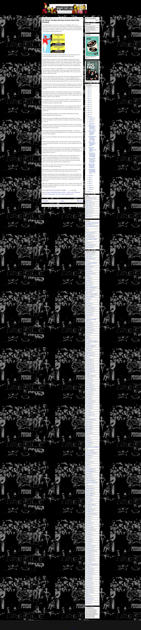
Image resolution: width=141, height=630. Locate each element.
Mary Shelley (89, 428)
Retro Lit (88, 207)
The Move (88, 536)
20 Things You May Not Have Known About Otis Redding (91, 154)
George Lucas (89, 366)
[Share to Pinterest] (75, 190)
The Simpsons (89, 555)
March (90, 185)
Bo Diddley (88, 278)
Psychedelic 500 (89, 237)
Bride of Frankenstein (90, 287)
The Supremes (89, 557)
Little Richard (89, 408)
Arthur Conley (70, 192)
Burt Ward (88, 298)
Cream (87, 317)
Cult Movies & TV (90, 198)
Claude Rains (89, 314)
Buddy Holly (88, 292)
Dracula (87, 343)
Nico (87, 435)
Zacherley (88, 603)
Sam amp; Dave (51, 194)
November (91, 119)
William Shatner (89, 592)
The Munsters (89, 541)
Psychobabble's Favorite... (91, 239)
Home (62, 201)
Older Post (79, 201)
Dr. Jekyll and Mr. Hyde (91, 341)
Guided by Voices (90, 375)
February (91, 187)
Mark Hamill (88, 426)
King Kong (88, 396)
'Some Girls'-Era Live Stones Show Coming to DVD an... (91, 160)
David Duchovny (89, 329)
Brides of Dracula (89, 289)
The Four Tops (89, 527)
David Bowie (88, 327)
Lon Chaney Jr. (89, 415)
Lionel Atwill (88, 405)
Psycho (87, 464)
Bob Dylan (88, 280)
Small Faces (88, 486)
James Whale (89, 387)
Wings (87, 594)
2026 (88, 87)
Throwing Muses (89, 573)
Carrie (87, 301)
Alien (87, 260)
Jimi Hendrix (88, 392)
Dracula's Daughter (90, 346)
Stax (56, 194)
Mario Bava (88, 421)
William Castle (89, 587)
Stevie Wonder (89, 495)
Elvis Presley (89, 362)
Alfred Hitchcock (89, 258)
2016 (88, 106)
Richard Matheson (90, 471)
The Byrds (88, 516)
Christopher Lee (89, 310)
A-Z (86, 230)
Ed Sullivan (88, 350)
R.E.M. (87, 466)
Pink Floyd (88, 457)
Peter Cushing (89, 450)
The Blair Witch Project (91, 513)
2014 (88, 110)
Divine (87, 336)
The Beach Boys (89, 509)
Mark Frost (88, 424)
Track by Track (89, 247)
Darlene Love (89, 325)
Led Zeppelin (89, 403)
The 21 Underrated (90, 245)
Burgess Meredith (90, 296)
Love (87, 417)
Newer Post (45, 201)
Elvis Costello (89, 359)
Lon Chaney (88, 412)
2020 (88, 98)
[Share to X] (73, 190)
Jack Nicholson (89, 385)
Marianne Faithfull (90, 419)
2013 (88, 112)
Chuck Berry (88, 312)
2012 (88, 114)
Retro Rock (44, 194)
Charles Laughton (90, 308)
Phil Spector (88, 455)
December (91, 118)
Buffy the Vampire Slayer (91, 294)
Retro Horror (88, 205)
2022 (88, 95)
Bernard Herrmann (90, 273)
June (90, 179)
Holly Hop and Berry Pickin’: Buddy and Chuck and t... (91, 166)
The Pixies (88, 543)
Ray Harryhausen (90, 469)
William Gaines (89, 589)
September (91, 123)
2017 (88, 104)
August (90, 175)
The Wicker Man (89, 569)
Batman (87, 269)
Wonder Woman (89, 599)
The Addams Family (90, 504)
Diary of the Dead (90, 232)
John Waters (88, 394)
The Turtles (88, 562)
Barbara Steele (89, 266)
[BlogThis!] (72, 190)
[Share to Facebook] (74, 190)
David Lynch (88, 332)
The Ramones (89, 548)
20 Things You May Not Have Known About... (56, 192)
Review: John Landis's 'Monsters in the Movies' (92, 149)
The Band (88, 507)
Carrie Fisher (89, 303)
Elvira (87, 357)
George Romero (89, 371)
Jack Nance (88, 382)
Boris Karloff (88, 282)
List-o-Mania (88, 234)
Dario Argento (89, 323)
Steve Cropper (61, 194)
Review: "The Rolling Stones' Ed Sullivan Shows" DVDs (92, 127)
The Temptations (89, 559)
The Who (88, 566)
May (90, 181)
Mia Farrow (88, 431)
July (90, 177)
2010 (88, 191)
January (90, 189)
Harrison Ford (89, 380)
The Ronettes (89, 553)
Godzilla (87, 373)
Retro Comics (89, 202)
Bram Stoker (88, 285)
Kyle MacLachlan (89, 401)
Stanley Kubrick (89, 488)
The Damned (89, 523)
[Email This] (71, 190)
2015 (88, 108)
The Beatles (88, 511)
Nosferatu (88, 440)
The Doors (88, 525)
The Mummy (88, 539)
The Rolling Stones (69, 194)
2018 (88, 102)
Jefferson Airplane (90, 389)
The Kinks (88, 532)
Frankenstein (89, 364)
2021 (88, 96)
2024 (88, 91)
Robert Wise (88, 473)
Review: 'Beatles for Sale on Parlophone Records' (92, 132)
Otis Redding (77, 192)
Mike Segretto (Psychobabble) (54, 190)
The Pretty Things (90, 546)
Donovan (88, 339)
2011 (88, 116)
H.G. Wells (88, 378)
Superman (88, 497)
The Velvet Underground (91, 564)
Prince (87, 459)
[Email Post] (69, 190)
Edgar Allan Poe (89, 352)
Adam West (88, 256)
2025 (88, 89)
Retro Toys (88, 216)
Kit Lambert (88, 398)
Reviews (88, 242)
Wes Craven (88, 585)
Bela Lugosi (88, 271)
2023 (88, 93)
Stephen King (89, 490)
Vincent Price (89, 582)
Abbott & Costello (90, 254)
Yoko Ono (88, 601)
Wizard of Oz (89, 596)
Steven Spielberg (89, 493)
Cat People (88, 305)
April (90, 183)
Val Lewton (88, 580)
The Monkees (89, 534)
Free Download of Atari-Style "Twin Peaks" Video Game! (92, 138)
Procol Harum (89, 462)
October (90, 121)
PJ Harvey (88, 444)
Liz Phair (88, 410)
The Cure (88, 520)
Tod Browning (89, 578)
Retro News (88, 209)
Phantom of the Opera (91, 453)
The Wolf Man (89, 571)
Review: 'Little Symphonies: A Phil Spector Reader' (92, 143)
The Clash (88, 518)
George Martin (89, 369)
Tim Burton (88, 576)
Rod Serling (88, 476)
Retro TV (88, 214)
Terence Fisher (89, 500)
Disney (87, 334)
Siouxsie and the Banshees (92, 482)
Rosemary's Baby (90, 480)
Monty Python (89, 433)
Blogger (73, 627)
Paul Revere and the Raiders (92, 447)
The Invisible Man (90, 530)
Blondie (87, 275)
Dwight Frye (88, 348)
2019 (88, 100)
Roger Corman (89, 478)
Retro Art (88, 200)
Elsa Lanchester (89, 355)
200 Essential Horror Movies (92, 226)
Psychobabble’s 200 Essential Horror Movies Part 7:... (91, 171)
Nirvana (87, 438)
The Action (88, 502)
